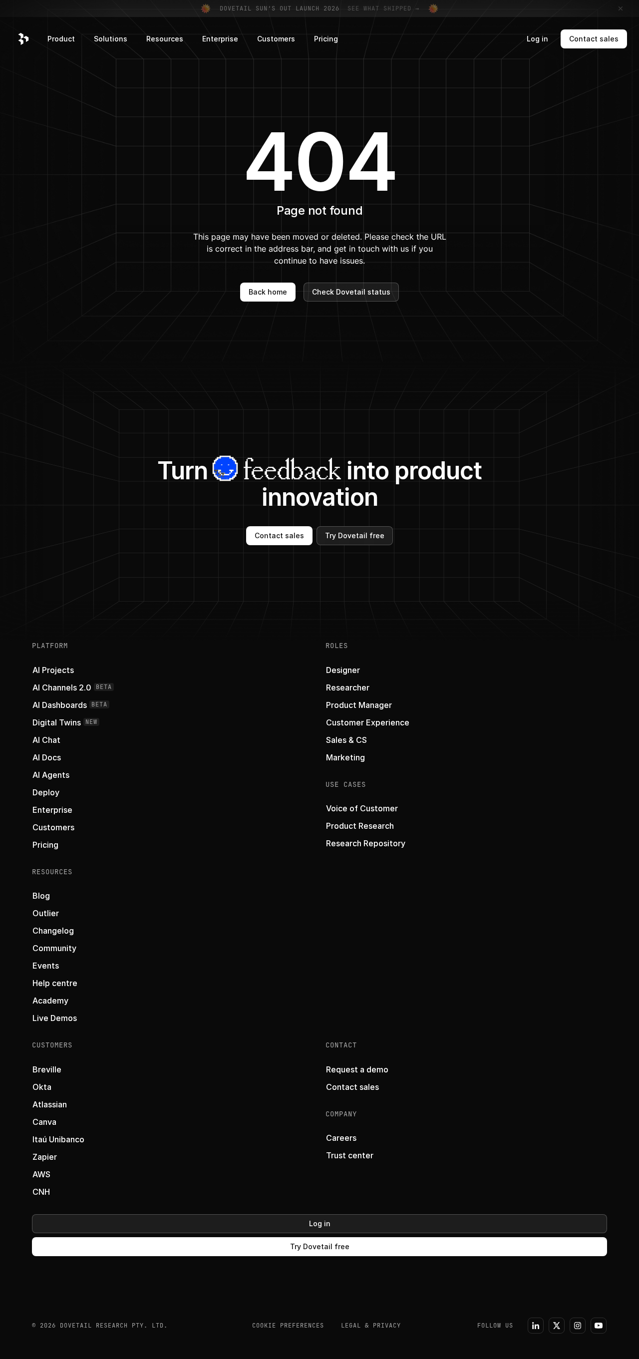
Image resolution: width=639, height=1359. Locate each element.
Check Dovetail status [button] (351, 292)
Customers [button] (276, 38)
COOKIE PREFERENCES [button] (288, 1326)
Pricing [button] (326, 38)
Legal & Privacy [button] (371, 1326)
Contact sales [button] (594, 38)
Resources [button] (164, 38)
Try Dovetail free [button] (354, 535)
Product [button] (61, 38)
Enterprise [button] (220, 38)
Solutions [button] (110, 38)
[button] (23, 38)
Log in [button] (537, 38)
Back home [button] (268, 292)
